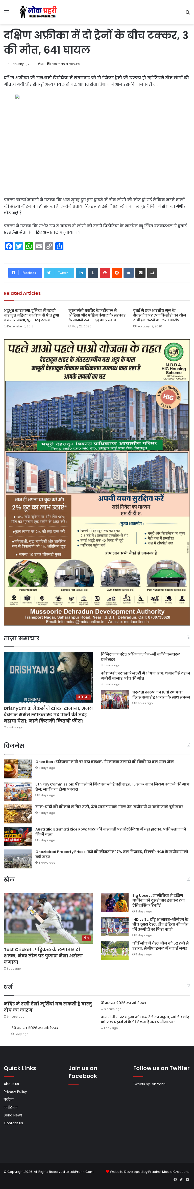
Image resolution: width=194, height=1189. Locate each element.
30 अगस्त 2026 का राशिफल (34, 1027)
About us (11, 1084)
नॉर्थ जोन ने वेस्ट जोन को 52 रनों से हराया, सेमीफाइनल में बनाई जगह (160, 946)
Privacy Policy (15, 1091)
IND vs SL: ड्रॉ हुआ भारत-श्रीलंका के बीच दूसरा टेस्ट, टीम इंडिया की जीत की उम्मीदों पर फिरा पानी (160, 924)
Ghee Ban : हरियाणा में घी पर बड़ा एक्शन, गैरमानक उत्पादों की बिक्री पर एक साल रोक (104, 761)
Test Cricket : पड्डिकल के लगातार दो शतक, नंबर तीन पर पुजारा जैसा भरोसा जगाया (43, 955)
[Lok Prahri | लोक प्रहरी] (39, 12)
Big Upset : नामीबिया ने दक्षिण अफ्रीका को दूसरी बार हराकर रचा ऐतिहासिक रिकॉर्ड (158, 900)
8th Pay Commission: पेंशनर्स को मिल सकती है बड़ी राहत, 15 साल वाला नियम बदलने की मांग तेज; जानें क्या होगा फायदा (112, 787)
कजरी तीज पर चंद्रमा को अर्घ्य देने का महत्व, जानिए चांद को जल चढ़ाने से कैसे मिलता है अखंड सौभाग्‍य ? (145, 1020)
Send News (13, 1115)
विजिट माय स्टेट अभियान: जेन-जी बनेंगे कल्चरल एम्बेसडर (140, 657)
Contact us (13, 1123)
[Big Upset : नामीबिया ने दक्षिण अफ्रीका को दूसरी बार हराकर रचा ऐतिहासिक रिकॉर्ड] (115, 902)
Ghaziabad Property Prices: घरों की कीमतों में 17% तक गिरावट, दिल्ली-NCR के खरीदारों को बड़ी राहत (111, 854)
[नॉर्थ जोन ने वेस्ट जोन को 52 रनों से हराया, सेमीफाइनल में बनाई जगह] (115, 950)
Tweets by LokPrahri (149, 1084)
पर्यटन (8, 1099)
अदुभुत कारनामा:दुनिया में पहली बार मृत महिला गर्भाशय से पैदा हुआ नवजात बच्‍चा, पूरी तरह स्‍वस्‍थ (31, 315)
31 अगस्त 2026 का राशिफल (123, 1002)
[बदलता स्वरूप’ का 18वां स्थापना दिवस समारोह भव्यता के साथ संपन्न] (115, 699)
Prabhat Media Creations (168, 1171)
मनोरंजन (10, 1107)
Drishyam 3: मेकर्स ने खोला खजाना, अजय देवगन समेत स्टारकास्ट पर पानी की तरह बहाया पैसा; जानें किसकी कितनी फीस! (48, 714)
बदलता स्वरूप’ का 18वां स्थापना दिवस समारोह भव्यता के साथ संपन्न (161, 695)
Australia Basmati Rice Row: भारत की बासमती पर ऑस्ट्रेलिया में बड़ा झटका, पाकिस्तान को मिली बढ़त (110, 832)
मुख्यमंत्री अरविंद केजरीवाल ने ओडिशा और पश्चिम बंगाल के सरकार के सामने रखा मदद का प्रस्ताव (97, 315)
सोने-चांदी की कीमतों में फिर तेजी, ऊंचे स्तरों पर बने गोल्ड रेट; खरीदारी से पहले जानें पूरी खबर (109, 806)
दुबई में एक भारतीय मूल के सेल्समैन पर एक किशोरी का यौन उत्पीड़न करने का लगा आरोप (159, 315)
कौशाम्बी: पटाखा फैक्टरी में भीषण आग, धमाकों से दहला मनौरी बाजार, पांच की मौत (145, 676)
